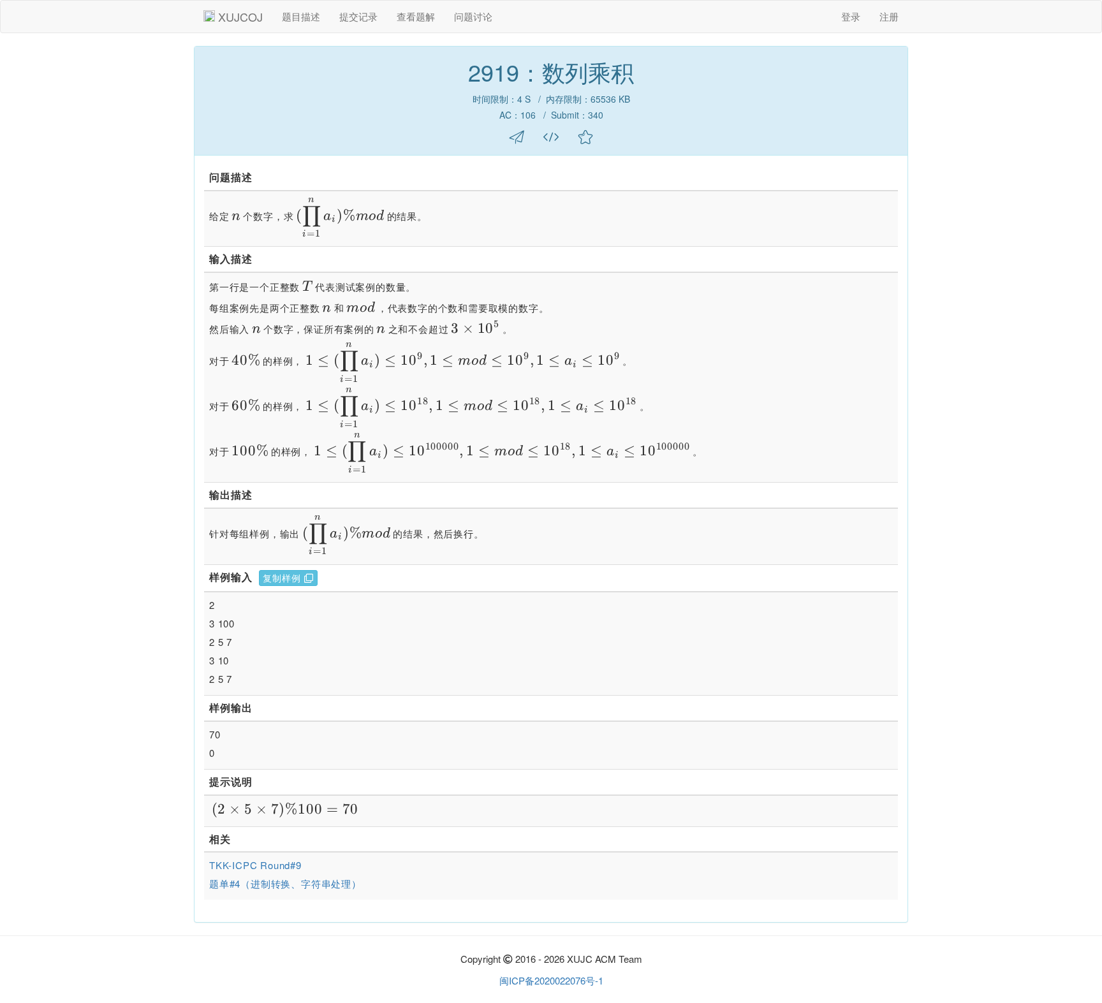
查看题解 (416, 16)
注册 (889, 16)
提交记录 (358, 16)
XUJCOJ (240, 16)
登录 (850, 16)
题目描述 (301, 16)
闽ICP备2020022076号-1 (551, 980)
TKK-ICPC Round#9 (255, 865)
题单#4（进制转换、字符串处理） (285, 883)
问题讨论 (473, 16)
